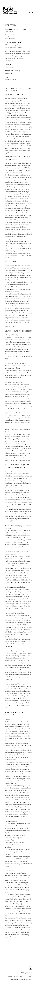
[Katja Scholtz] (10, 15)
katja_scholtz (26, 973)
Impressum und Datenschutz (21, 979)
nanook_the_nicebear (15, 976)
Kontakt (29, 976)
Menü (31, 13)
